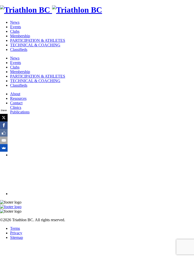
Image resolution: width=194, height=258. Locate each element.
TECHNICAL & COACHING (35, 45)
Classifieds (18, 49)
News (14, 22)
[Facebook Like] (4, 133)
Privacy (16, 233)
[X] (4, 117)
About (15, 94)
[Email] (4, 140)
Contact (16, 103)
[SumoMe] (4, 148)
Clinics (15, 107)
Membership (20, 36)
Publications (20, 112)
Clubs (14, 31)
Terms (15, 228)
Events (15, 27)
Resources (18, 98)
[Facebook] (4, 125)
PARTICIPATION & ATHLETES (37, 40)
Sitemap (16, 237)
